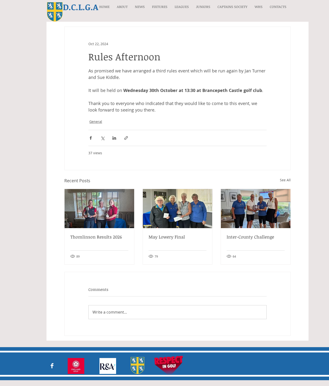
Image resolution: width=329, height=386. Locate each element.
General (95, 121)
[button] (122, 6)
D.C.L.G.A (80, 7)
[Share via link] (126, 138)
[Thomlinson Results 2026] (99, 208)
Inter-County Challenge (250, 237)
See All (285, 180)
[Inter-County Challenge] (255, 208)
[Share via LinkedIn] (114, 138)
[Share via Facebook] (90, 138)
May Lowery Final (167, 237)
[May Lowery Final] (177, 208)
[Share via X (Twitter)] (102, 138)
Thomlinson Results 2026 (96, 237)
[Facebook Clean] (52, 365)
